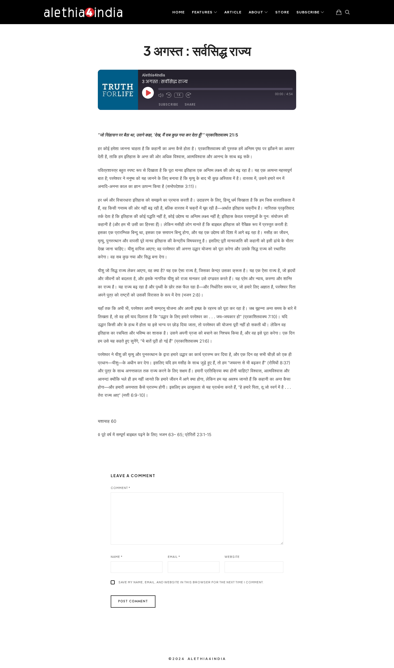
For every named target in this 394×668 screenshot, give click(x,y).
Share (190, 104)
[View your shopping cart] (339, 12)
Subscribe (168, 104)
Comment (120, 487)
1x (179, 95)
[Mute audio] (160, 95)
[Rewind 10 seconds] (169, 95)
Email (174, 556)
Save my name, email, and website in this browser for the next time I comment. (191, 582)
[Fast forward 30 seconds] (188, 95)
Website (232, 556)
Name (116, 556)
